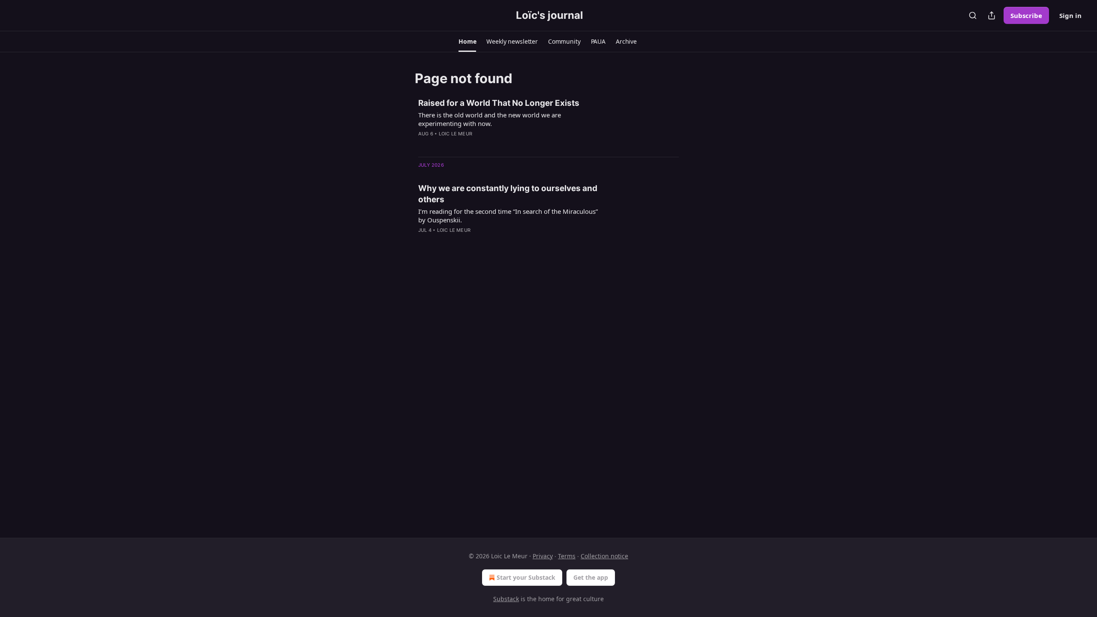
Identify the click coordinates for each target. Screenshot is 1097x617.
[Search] (972, 15)
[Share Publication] (991, 15)
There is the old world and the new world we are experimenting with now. (489, 119)
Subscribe (1026, 15)
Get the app (590, 577)
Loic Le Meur (455, 134)
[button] (467, 41)
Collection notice (604, 556)
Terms (566, 556)
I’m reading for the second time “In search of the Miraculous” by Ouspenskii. (508, 215)
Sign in (1070, 15)
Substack (506, 599)
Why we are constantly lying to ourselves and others (507, 193)
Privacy (543, 556)
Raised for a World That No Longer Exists (498, 103)
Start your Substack (526, 577)
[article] (548, 123)
